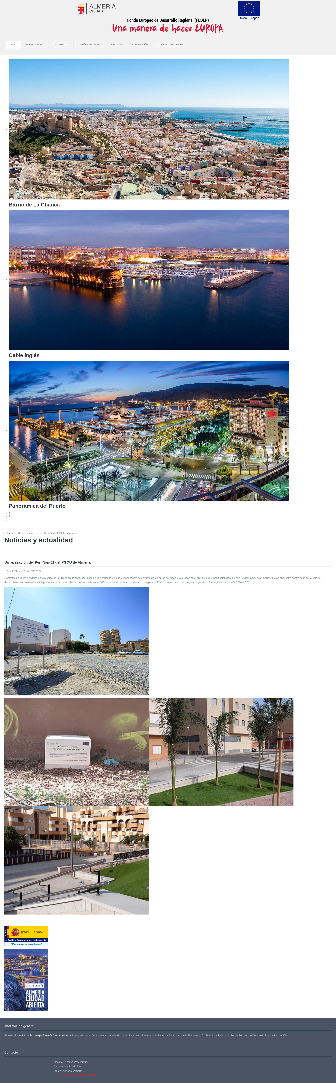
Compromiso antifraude (170, 45)
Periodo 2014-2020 (34, 45)
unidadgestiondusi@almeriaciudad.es (75, 1075)
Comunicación (140, 45)
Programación (61, 45)
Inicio (13, 45)
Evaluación (117, 45)
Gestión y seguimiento (90, 45)
